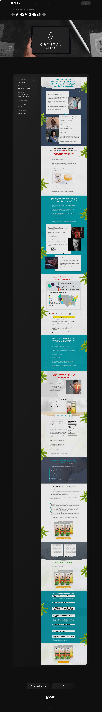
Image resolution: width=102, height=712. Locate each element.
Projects (42, 3)
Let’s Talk (85, 3)
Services (50, 3)
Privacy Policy (41, 702)
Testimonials (59, 3)
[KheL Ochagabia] (19, 3)
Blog (67, 3)
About (35, 3)
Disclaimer (50, 702)
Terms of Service (60, 702)
